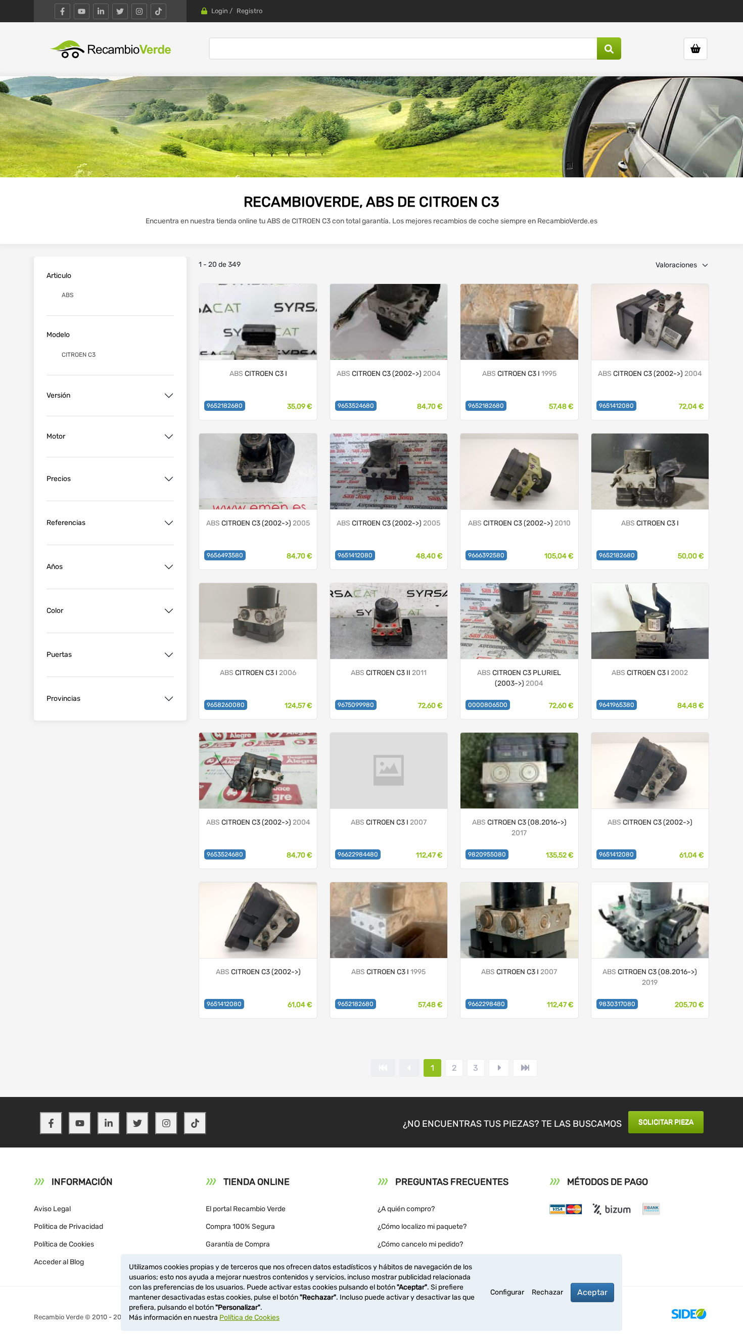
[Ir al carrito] (695, 48)
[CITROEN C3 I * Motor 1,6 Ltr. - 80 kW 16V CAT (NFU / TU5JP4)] (388, 470)
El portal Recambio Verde (246, 1209)
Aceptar (592, 1292)
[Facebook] (62, 11)
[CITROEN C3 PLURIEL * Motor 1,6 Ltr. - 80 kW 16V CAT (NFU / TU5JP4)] (519, 620)
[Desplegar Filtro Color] (169, 611)
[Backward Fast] (383, 1068)
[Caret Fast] (409, 1068)
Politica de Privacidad (68, 1226)
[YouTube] (81, 11)
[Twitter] (120, 11)
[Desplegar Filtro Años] (169, 567)
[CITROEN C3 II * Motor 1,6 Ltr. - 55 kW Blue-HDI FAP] (519, 770)
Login (219, 11)
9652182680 (225, 405)
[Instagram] (139, 11)
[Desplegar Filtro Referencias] (169, 523)
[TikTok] (158, 11)
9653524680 (356, 405)
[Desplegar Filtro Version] (169, 396)
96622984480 (358, 854)
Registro (249, 11)
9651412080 (616, 405)
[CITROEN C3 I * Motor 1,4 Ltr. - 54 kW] (257, 470)
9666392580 (486, 555)
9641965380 (616, 704)
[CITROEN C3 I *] (519, 321)
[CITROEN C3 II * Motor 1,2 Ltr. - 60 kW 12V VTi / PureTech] (650, 919)
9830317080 (617, 1004)
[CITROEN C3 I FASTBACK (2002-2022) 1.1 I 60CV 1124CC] (257, 321)
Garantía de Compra (238, 1244)
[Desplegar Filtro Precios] (169, 479)
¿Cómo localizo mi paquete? (422, 1226)
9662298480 (486, 1004)
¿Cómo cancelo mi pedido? (420, 1244)
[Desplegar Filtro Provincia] (169, 699)
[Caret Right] (499, 1068)
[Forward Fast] (525, 1068)
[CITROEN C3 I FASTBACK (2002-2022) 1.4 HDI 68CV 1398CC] (519, 919)
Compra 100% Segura (240, 1226)
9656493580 (225, 555)
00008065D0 (487, 704)
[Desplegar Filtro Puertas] (169, 655)
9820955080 (487, 854)
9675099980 (356, 704)
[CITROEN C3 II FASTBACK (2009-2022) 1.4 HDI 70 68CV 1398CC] (388, 620)
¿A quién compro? (406, 1209)
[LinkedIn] (101, 11)
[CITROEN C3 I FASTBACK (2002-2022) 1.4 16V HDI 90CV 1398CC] (650, 620)
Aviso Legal (52, 1209)
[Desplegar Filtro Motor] (169, 437)
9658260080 (226, 704)
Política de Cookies (64, 1244)
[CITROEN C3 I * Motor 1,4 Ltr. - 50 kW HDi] (388, 321)
